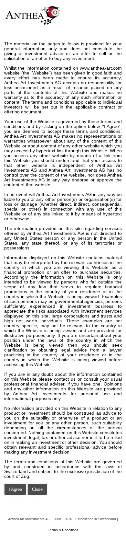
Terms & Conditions (63, 530)
